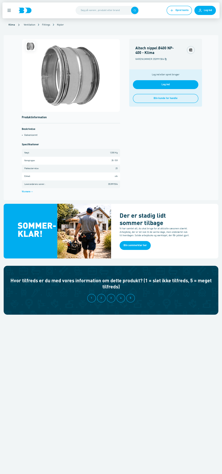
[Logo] (24, 10)
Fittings (46, 25)
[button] (9, 10)
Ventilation (29, 25)
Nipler (60, 25)
